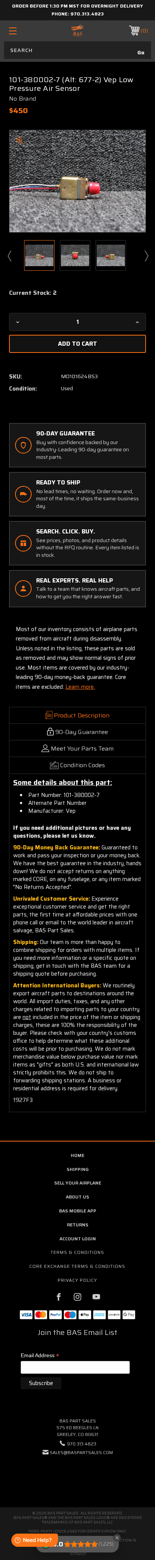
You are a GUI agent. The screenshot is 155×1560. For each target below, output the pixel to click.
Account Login (77, 1238)
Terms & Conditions (77, 1252)
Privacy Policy (77, 1280)
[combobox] (77, 50)
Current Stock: (32, 293)
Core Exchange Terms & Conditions (77, 1266)
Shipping (78, 1169)
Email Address (40, 1356)
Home (77, 1155)
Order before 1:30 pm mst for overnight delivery (77, 5)
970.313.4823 (87, 13)
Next (146, 255)
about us (77, 1196)
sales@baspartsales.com (81, 1452)
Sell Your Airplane (77, 1182)
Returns (77, 1224)
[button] (77, 1475)
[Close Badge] (117, 1538)
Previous (9, 255)
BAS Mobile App (77, 1210)
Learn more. (80, 686)
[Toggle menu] (22, 30)
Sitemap (78, 1554)
